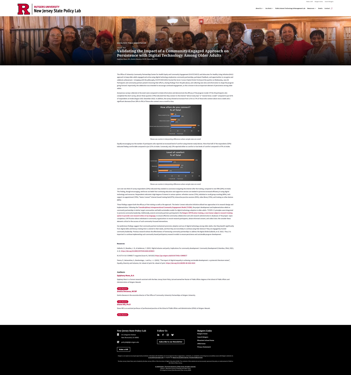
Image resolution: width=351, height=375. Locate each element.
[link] (49, 14)
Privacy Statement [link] (204, 347)
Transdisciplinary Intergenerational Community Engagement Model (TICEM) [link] (165, 207)
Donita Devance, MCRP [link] (138, 59)
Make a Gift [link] (309, 1)
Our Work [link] (268, 8)
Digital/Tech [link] (122, 43)
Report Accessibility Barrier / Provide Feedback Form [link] (188, 357)
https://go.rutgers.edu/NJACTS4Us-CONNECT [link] (171, 256)
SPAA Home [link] (201, 344)
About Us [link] (259, 8)
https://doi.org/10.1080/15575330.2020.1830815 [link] (137, 251)
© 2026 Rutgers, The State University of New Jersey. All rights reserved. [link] (175, 366)
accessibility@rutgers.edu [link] (155, 357)
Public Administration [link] (137, 43)
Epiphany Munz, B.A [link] (123, 59)
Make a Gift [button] (123, 349)
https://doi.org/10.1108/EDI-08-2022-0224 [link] (180, 263)
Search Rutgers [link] (329, 1)
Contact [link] (327, 8)
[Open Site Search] (331, 8)
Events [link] (320, 8)
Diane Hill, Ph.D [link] (152, 59)
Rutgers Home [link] (319, 1)
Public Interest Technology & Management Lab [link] (290, 8)
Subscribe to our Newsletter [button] (170, 342)
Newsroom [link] (310, 8)
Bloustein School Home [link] (205, 340)
